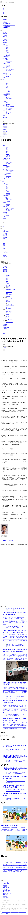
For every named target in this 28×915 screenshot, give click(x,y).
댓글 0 (4, 347)
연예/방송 (8, 55)
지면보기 (5, 127)
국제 (7, 50)
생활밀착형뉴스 (6, 56)
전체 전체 (8, 275)
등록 (13, 736)
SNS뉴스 (8, 65)
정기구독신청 (6, 887)
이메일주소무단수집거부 (9, 25)
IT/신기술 (8, 54)
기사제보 (5, 38)
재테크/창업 (6, 334)
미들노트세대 (9, 61)
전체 (4, 44)
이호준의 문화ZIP (10, 69)
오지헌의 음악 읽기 (10, 70)
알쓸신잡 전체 (9, 311)
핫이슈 (7, 76)
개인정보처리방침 (7, 23)
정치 (7, 51)
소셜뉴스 (5, 63)
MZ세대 (7, 59)
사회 (7, 47)
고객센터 (5, 42)
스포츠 (7, 52)
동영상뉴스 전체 (9, 322)
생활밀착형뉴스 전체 (10, 289)
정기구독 (5, 40)
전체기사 (5, 36)
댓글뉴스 (8, 66)
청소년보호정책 (6, 26)
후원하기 (5, 35)
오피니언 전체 (9, 304)
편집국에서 (8, 72)
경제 (7, 45)
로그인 (4, 32)
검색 (4, 132)
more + (2, 858)
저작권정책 (5, 27)
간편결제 (5, 39)
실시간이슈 (8, 74)
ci (3, 13)
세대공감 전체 (9, 292)
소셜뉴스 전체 (9, 298)
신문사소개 (5, 19)
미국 (4, 11)
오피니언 (5, 67)
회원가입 (5, 33)
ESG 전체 (8, 316)
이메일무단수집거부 (8, 893)
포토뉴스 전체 (9, 319)
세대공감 (5, 58)
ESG (4, 77)
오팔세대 (8, 62)
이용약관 (5, 22)
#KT (4, 12)
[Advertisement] (14, 560)
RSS (7, 897)
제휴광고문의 (6, 21)
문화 (7, 48)
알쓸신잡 (5, 73)
